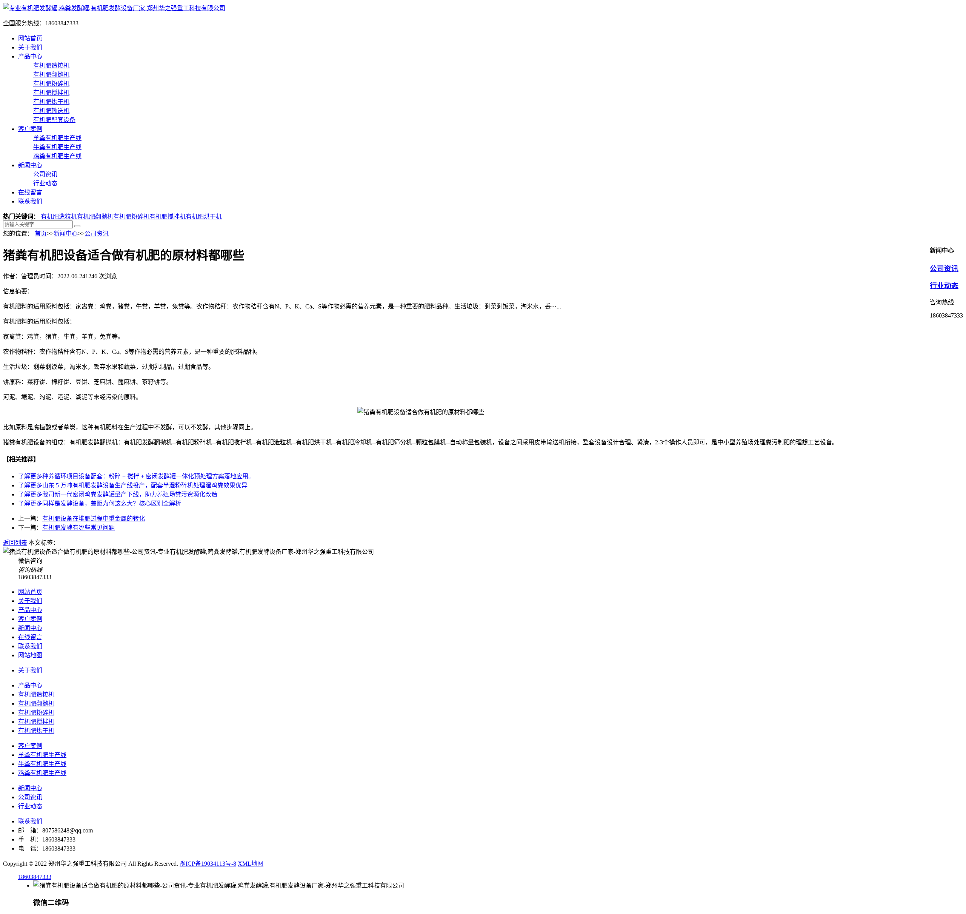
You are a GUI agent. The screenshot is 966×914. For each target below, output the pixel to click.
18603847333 (34, 877)
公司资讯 (45, 174)
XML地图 (250, 863)
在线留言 (30, 192)
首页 (41, 233)
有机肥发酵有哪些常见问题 (78, 527)
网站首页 (30, 38)
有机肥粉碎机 (51, 83)
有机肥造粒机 (51, 65)
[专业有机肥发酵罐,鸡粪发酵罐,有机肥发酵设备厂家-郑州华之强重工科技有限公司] (114, 8)
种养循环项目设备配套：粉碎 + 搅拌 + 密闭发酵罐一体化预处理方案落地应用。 (136, 476)
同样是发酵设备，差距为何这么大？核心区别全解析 (99, 503)
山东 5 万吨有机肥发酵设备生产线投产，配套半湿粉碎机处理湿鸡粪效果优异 (133, 485)
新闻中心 (30, 165)
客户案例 (30, 129)
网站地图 (30, 655)
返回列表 (15, 542)
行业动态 (45, 183)
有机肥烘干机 (51, 102)
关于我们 (30, 47)
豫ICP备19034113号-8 (208, 863)
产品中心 (30, 56)
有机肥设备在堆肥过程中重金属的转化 (93, 518)
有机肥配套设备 (54, 120)
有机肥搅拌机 (51, 92)
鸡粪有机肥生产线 (57, 156)
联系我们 (30, 201)
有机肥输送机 (51, 111)
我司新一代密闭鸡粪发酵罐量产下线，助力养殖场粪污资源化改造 (117, 494)
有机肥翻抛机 (51, 74)
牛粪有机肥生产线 (57, 147)
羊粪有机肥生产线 (57, 138)
